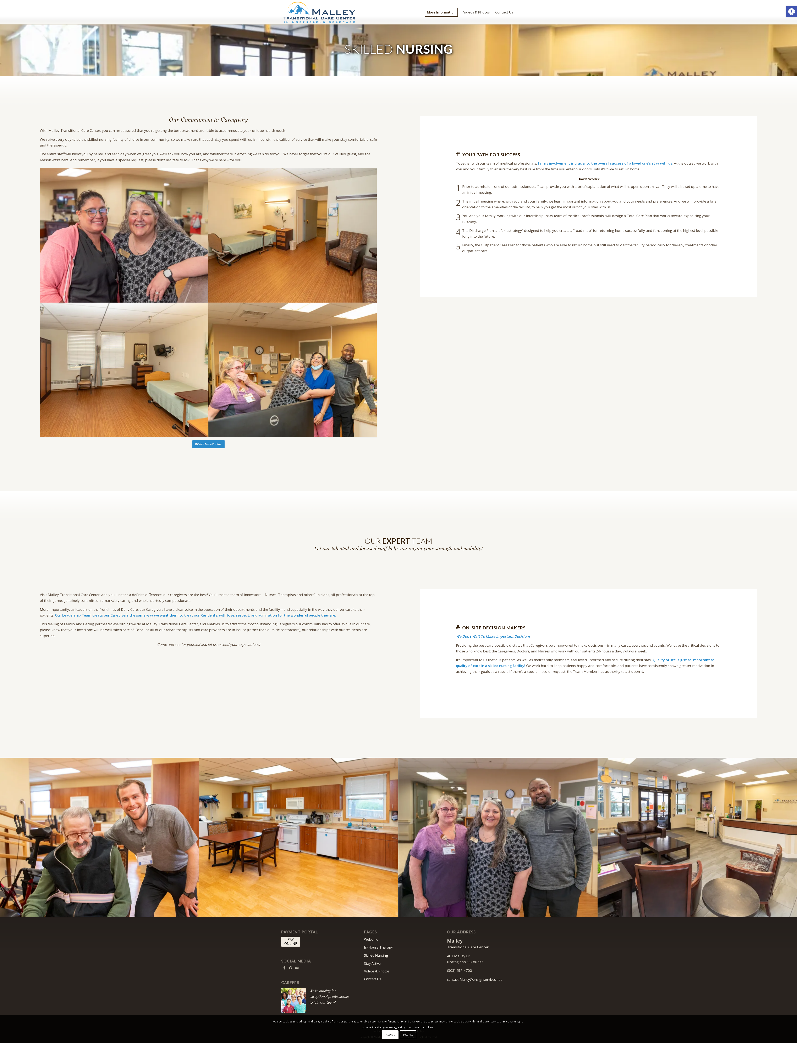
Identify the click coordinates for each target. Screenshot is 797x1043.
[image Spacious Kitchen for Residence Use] (298, 837)
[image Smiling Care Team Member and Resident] (99, 837)
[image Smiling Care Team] (498, 837)
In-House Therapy (378, 947)
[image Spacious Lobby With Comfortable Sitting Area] (697, 837)
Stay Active (372, 963)
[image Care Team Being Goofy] (292, 370)
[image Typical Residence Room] (292, 235)
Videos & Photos (377, 971)
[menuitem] (441, 12)
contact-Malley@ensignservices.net (474, 979)
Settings (408, 1034)
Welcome (371, 939)
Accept (390, 1034)
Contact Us (372, 979)
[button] (791, 11)
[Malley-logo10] (319, 12)
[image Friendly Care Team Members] (124, 235)
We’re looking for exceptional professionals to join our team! (329, 996)
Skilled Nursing (376, 955)
